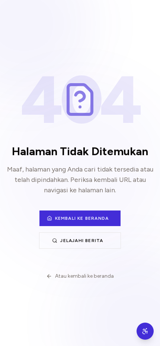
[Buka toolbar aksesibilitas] (145, 331)
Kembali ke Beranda (82, 218)
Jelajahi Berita (81, 240)
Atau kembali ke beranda (84, 276)
